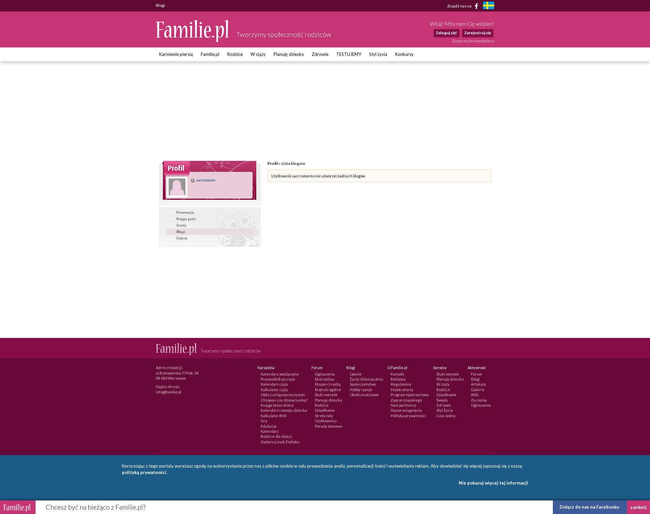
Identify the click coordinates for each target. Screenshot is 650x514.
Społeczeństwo (363, 384)
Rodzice (235, 54)
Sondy (181, 225)
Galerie (182, 238)
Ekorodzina (324, 379)
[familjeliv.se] (488, 6)
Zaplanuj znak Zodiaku (280, 442)
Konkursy (404, 54)
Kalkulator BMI (273, 415)
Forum (476, 374)
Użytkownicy (326, 421)
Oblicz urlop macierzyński (283, 394)
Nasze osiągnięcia (406, 410)
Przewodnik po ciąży (278, 379)
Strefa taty (324, 415)
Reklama (398, 379)
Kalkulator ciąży (274, 389)
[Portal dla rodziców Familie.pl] (193, 40)
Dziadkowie (325, 410)
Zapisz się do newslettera (473, 40)
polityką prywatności (144, 472)
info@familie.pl (168, 392)
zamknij (638, 507)
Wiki (475, 394)
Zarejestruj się (477, 32)
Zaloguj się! (446, 32)
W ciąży (258, 54)
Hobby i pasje (361, 389)
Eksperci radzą (328, 384)
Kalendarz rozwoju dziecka (284, 410)
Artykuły (478, 384)
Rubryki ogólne (328, 389)
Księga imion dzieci (277, 405)
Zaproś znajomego (406, 400)
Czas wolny (446, 415)
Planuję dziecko (289, 54)
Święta (442, 400)
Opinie (356, 374)
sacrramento (205, 180)
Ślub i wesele (326, 394)
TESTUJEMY (348, 54)
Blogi (180, 232)
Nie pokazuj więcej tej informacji (493, 483)
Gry (264, 421)
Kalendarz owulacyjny (280, 374)
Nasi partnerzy (403, 405)
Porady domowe (328, 426)
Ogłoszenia (325, 374)
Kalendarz (270, 431)
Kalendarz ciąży (274, 384)
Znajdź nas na (459, 5)
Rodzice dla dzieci (276, 436)
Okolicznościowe (364, 394)
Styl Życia (444, 410)
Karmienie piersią (176, 54)
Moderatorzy (402, 389)
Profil (272, 163)
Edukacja (269, 426)
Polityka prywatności (408, 415)
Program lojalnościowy (410, 394)
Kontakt (397, 374)
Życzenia (479, 400)
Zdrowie (320, 54)
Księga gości (186, 219)
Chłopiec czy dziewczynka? (284, 400)
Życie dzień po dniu (366, 379)
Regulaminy (401, 384)
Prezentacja (185, 212)
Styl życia (378, 54)
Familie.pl (210, 54)
